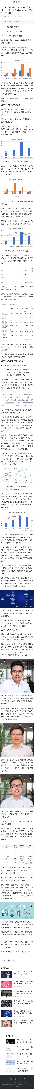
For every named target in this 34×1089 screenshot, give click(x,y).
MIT (13, 960)
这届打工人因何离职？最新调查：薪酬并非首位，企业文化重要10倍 (23, 1023)
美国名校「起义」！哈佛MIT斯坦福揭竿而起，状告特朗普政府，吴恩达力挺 (23, 1003)
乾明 (15, 1016)
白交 (15, 1026)
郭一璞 (15, 977)
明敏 (15, 986)
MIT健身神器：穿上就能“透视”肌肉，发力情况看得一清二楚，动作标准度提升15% (23, 993)
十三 (15, 1006)
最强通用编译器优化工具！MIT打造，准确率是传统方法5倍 (23, 1013)
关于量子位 (7, 1082)
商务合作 (27, 1082)
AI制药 (3, 960)
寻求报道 (20, 1082)
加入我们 (14, 1082)
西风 (5, 16)
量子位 (24, 16)
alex (15, 996)
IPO (9, 960)
